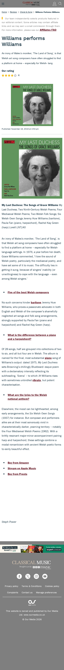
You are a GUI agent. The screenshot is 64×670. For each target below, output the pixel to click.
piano (48, 358)
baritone (36, 302)
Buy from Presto (17, 474)
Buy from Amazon (18, 462)
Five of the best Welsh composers (28, 292)
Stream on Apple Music (22, 468)
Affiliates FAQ (48, 30)
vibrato (36, 380)
